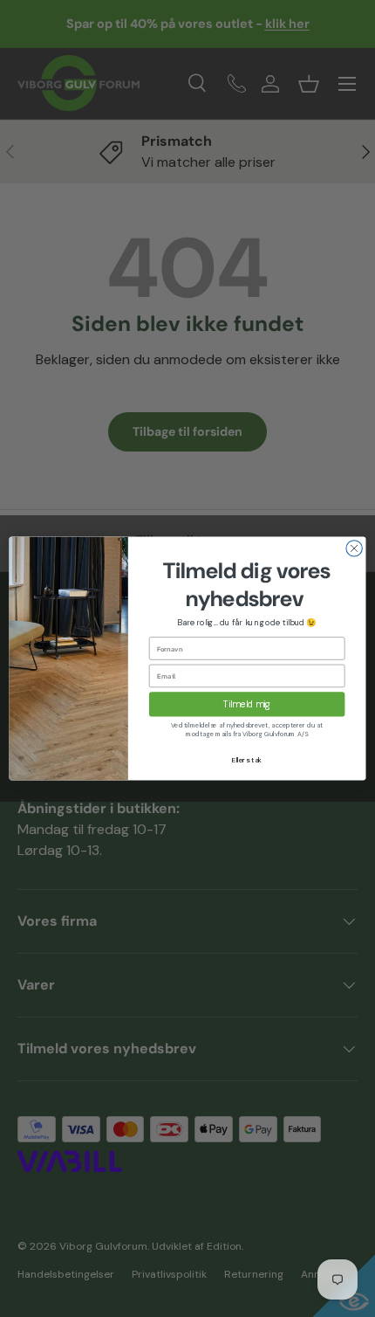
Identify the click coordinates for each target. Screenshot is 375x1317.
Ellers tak (247, 760)
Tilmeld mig (247, 705)
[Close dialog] (354, 548)
